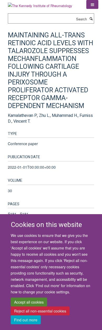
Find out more (25, 319)
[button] (92, 4)
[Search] (91, 18)
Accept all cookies (29, 302)
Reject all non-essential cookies (40, 311)
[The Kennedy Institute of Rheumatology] (40, 3)
